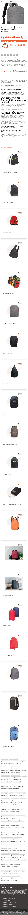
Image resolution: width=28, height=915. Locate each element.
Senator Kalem (6, 900)
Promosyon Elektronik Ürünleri (10, 902)
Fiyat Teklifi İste (10, 41)
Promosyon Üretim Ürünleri (9, 906)
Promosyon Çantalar (8, 904)
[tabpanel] (14, 12)
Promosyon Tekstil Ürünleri (9, 898)
